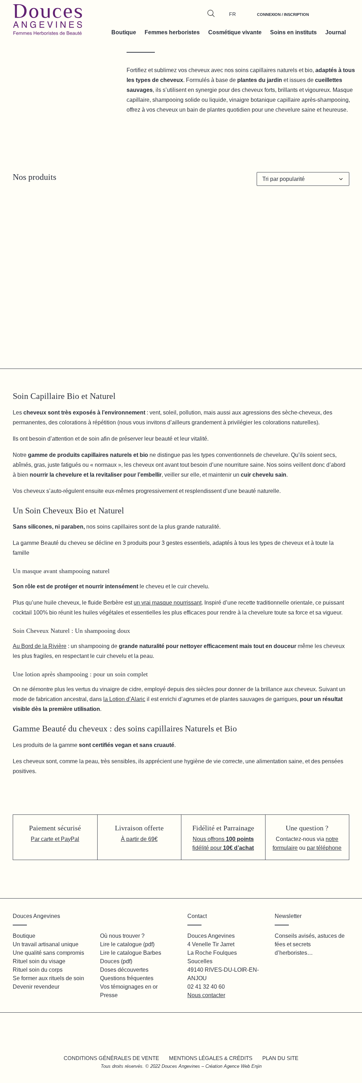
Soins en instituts (293, 32)
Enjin (256, 1066)
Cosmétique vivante (235, 32)
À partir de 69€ (139, 839)
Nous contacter (206, 995)
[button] (64, 342)
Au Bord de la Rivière (39, 646)
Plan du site (280, 1058)
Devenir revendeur (36, 987)
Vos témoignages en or (129, 987)
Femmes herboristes (172, 32)
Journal (335, 32)
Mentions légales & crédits (210, 1058)
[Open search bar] (211, 13)
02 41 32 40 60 (206, 987)
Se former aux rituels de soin (48, 978)
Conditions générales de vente (111, 1058)
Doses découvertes (124, 970)
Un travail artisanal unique (45, 944)
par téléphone (324, 848)
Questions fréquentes (126, 978)
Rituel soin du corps (38, 970)
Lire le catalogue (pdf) (127, 944)
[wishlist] (323, 18)
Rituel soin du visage (39, 961)
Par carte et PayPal (55, 839)
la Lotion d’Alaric (124, 699)
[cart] (340, 18)
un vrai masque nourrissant (168, 603)
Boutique (123, 32)
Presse (109, 995)
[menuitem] (283, 18)
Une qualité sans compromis (48, 953)
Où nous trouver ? (122, 936)
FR (232, 14)
